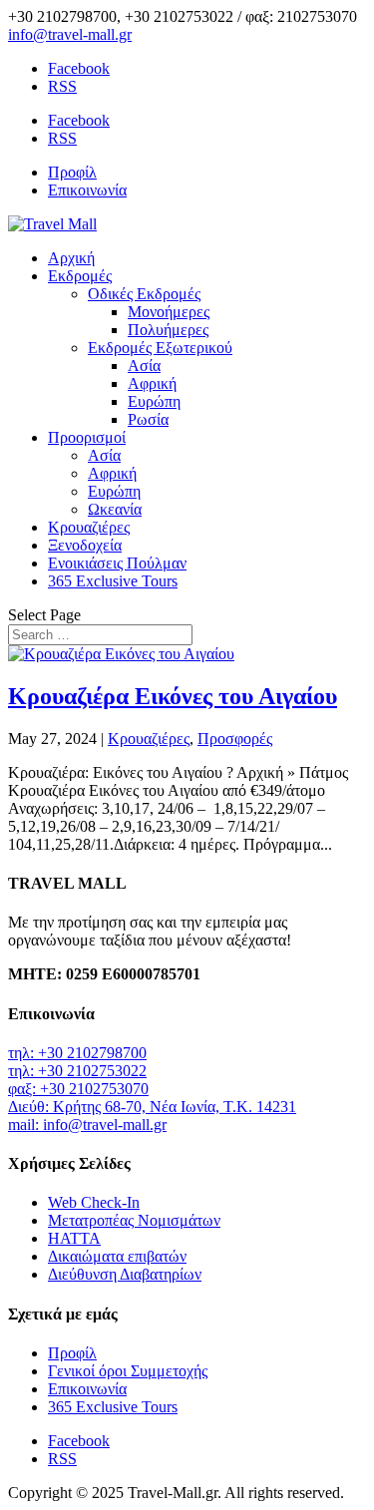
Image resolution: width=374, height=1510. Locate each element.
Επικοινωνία (87, 190)
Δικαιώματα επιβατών (117, 1256)
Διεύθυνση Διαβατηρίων (124, 1274)
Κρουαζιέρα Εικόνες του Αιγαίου (172, 696)
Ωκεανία (115, 509)
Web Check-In (94, 1202)
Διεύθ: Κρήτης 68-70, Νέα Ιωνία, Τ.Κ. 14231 (152, 1106)
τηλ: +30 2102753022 (77, 1070)
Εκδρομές (80, 275)
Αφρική (152, 383)
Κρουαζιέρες (89, 527)
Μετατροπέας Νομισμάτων (134, 1220)
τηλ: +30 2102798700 (77, 1052)
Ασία (144, 365)
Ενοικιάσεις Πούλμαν (117, 563)
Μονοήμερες (168, 311)
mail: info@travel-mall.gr (87, 1124)
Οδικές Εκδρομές (144, 293)
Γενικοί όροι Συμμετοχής (127, 1370)
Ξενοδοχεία (85, 545)
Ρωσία (148, 419)
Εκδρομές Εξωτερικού (160, 347)
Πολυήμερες (168, 329)
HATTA (74, 1238)
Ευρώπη (154, 401)
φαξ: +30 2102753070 (78, 1088)
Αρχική (71, 257)
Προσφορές (234, 738)
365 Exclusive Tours (113, 580)
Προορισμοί (87, 437)
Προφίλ (72, 172)
